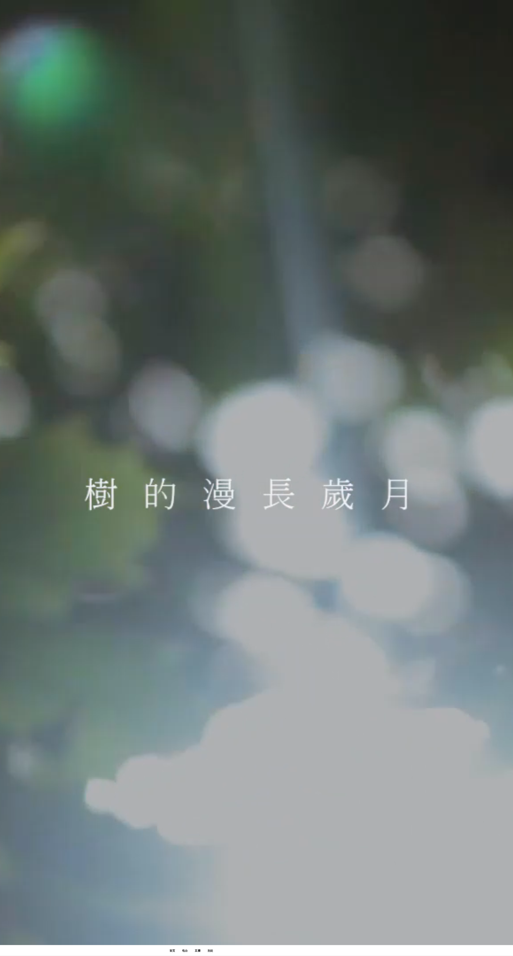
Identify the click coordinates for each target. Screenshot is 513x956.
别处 (210, 950)
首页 (172, 950)
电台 (185, 950)
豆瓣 (197, 950)
